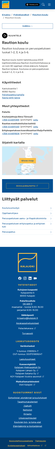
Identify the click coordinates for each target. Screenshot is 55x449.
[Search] (43, 4)
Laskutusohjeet (27, 359)
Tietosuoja (40, 441)
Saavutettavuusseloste (21, 441)
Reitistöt (27, 410)
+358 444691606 (10, 133)
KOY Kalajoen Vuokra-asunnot (25, 376)
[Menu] (49, 4)
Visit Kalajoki (25, 384)
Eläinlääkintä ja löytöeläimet (27, 426)
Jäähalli (28, 406)
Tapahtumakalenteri (27, 402)
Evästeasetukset (16, 446)
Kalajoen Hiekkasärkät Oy (27, 367)
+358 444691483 (10, 126)
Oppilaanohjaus (10, 213)
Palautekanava (25, 328)
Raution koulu (40, 14)
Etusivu (6, 14)
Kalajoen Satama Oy (25, 373)
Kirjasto (28, 414)
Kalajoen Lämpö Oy (26, 370)
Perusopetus (8, 232)
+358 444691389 (10, 120)
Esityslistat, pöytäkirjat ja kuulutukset (27, 397)
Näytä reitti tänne (11, 97)
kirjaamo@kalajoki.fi (27, 318)
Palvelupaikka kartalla (13, 94)
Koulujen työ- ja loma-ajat (27, 422)
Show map (27, 160)
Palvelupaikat (21, 14)
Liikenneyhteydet (27, 418)
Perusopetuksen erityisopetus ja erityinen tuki (23, 225)
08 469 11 (27, 304)
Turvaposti (27, 333)
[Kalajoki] (5, 4)
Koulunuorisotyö (10, 208)
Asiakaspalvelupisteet (27, 323)
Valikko (26, 26)
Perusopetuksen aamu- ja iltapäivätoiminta (24, 218)
